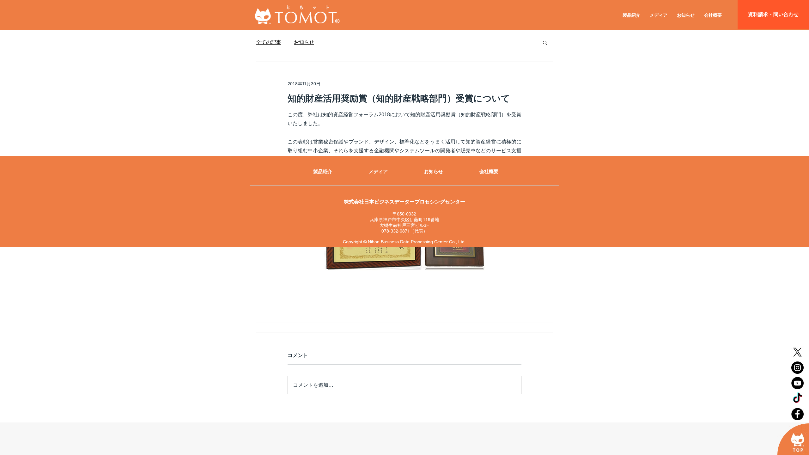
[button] (545, 42)
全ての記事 (268, 42)
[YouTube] (797, 383)
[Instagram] (797, 367)
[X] (797, 352)
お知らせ (304, 42)
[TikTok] (797, 398)
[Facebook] (797, 414)
